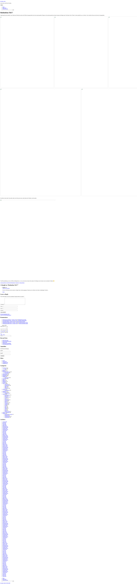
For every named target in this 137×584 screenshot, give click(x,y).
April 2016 (4, 530)
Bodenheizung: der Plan (22, 319)
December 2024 (5, 436)
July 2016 (4, 528)
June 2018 (4, 505)
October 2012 (5, 570)
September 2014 (5, 548)
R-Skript (4, 382)
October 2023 (5, 448)
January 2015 (5, 544)
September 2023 (5, 449)
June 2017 (4, 517)
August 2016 (5, 527)
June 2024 (4, 442)
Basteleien (13, 282)
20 (4, 331)
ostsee (4, 379)
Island (6, 401)
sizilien (6, 408)
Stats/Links (4, 7)
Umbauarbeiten (21, 282)
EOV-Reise (7, 372)
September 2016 (5, 526)
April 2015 (4, 541)
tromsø (6, 410)
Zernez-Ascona (7, 411)
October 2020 (5, 482)
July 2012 (4, 573)
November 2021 (5, 471)
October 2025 (5, 428)
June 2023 (4, 452)
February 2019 (5, 499)
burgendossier (7, 396)
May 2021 (4, 475)
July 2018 (4, 504)
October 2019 (5, 492)
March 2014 (5, 554)
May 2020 (4, 486)
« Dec (1, 334)
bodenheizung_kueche (8, 414)
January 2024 (5, 445)
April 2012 (4, 576)
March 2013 (5, 565)
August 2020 (5, 484)
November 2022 (5, 459)
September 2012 (5, 571)
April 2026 (4, 424)
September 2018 (5, 502)
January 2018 (5, 510)
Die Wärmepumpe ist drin (7, 344)
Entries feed (5, 361)
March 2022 (5, 467)
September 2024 (5, 439)
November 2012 (5, 569)
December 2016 (5, 523)
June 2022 (4, 464)
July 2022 (4, 463)
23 (7, 331)
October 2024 (5, 438)
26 (3, 332)
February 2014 (5, 555)
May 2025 (4, 432)
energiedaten (7, 393)
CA (5, 397)
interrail (6, 400)
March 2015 (5, 542)
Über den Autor (5, 8)
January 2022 (5, 469)
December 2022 (5, 458)
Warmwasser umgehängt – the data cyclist (10, 319)
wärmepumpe (7, 417)
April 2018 (4, 507)
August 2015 (5, 537)
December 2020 (5, 480)
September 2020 (5, 483)
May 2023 (4, 453)
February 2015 (5, 543)
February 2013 (5, 566)
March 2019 (5, 498)
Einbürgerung (7, 390)
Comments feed (5, 362)
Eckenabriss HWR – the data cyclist (9, 321)
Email (1, 308)
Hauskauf (17, 282)
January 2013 (5, 567)
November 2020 (5, 481)
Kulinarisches (5, 374)
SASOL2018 (7, 385)
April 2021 (4, 476)
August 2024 (5, 440)
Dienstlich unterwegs (6, 371)
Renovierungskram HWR (7, 341)
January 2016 (5, 532)
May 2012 (4, 575)
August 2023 (5, 450)
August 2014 (5, 549)
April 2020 (4, 487)
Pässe (3, 6)
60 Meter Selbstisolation (22, 320)
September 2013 (5, 559)
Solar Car (4, 383)
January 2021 (5, 479)
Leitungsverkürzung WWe (20, 321)
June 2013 (4, 562)
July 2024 (4, 441)
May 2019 (4, 496)
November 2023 (5, 447)
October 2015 (5, 535)
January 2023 (5, 457)
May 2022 (4, 465)
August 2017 (5, 515)
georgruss (2, 282)
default (4, 369)
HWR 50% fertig (5, 340)
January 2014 (5, 556)
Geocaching (7, 399)
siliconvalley (7, 377)
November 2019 (5, 491)
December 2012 (5, 568)
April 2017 (4, 519)
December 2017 (5, 511)
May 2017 (4, 518)
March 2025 (5, 434)
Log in (4, 360)
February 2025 (5, 435)
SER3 (6, 387)
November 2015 (5, 534)
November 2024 (5, 437)
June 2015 (4, 539)
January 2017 (5, 522)
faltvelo (6, 398)
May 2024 (4, 443)
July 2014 (4, 550)
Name (1, 306)
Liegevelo (6, 402)
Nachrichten (5, 378)
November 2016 (5, 524)
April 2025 (4, 433)
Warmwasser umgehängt (7, 343)
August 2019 (5, 494)
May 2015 (4, 540)
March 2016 (5, 531)
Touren (4, 394)
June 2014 (4, 551)
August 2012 (5, 572)
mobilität (4, 376)
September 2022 (5, 461)
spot (5, 409)
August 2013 (5, 560)
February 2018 (5, 509)
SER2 (6, 386)
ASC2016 (6, 384)
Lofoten (6, 403)
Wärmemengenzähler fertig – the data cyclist (10, 322)
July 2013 (4, 561)
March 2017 (5, 520)
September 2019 (5, 493)
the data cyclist (2, 1)
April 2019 (4, 497)
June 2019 (4, 495)
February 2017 (5, 521)
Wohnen (4, 413)
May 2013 (4, 563)
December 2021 (5, 470)
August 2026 (5, 421)
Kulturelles (4, 375)
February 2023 (5, 456)
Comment (2, 304)
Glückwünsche (5, 373)
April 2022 (4, 466)
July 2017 (4, 516)
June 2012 (4, 574)
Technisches (5, 392)
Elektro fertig (5, 342)
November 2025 (5, 427)
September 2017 (5, 514)
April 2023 (4, 454)
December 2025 (5, 426)
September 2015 (5, 536)
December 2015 (5, 533)
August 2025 (5, 430)
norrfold (6, 404)
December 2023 (5, 446)
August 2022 (5, 462)
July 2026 (4, 422)
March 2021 (5, 477)
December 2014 (5, 545)
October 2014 (5, 547)
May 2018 (4, 506)
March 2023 (5, 455)
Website (1, 310)
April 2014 (4, 553)
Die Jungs (4, 370)
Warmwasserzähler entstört (23, 323)
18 (2, 331)
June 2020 (4, 485)
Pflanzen (4, 380)
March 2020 (5, 488)
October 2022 (5, 460)
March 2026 (5, 425)
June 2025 (4, 431)
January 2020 (5, 490)
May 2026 (4, 423)
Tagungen (4, 391)
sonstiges (4, 389)
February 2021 (5, 478)
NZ (5, 405)
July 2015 (4, 538)
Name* (1, 350)
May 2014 (4, 552)
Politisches (4, 381)
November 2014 (5, 546)
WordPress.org (5, 363)
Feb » (4, 334)
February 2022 (5, 468)
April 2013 (4, 564)
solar (5, 368)
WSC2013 (6, 388)
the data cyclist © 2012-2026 (5, 583)
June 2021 (4, 474)
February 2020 (5, 489)
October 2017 (5, 513)
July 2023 (4, 451)
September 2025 (5, 429)
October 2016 (5, 525)
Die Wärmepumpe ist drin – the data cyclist (10, 320)
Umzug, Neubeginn (6, 412)
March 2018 (5, 508)
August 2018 (5, 503)
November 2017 (5, 512)
